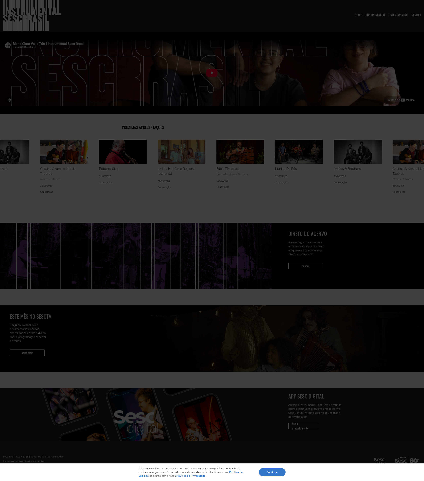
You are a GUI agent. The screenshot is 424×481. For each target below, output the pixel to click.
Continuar (272, 472)
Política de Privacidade (191, 476)
